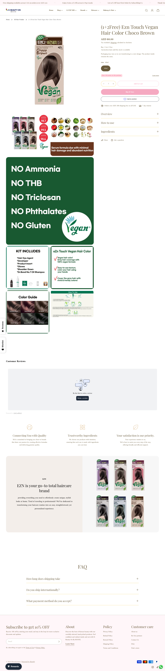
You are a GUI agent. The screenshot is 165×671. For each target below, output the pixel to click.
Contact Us (135, 639)
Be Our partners (136, 635)
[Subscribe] (59, 641)
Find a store (135, 648)
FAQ (132, 644)
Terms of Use (30, 647)
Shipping (113, 42)
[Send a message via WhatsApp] (161, 667)
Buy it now (130, 92)
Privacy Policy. (40, 647)
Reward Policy (108, 639)
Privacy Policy (107, 631)
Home (8, 19)
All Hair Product (19, 19)
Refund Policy (107, 635)
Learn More (69, 644)
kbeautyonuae (16, 661)
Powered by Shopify (28, 661)
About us (134, 631)
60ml (105, 68)
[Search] (146, 10)
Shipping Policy (108, 644)
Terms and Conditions (110, 648)
